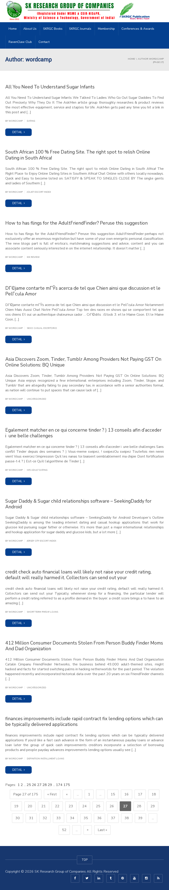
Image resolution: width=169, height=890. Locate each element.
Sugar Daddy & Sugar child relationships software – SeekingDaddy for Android (78, 504)
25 (29, 784)
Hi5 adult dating (37, 470)
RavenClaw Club (20, 42)
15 (113, 794)
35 (86, 818)
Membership (106, 29)
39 (140, 818)
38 (127, 818)
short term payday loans (42, 611)
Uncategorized (36, 399)
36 (99, 818)
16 (126, 794)
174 (59, 784)
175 (66, 784)
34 (72, 818)
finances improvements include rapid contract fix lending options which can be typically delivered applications (84, 721)
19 (16, 806)
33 (58, 818)
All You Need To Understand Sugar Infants (50, 87)
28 (45, 784)
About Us (30, 29)
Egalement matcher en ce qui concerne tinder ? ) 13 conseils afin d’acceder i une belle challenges (83, 433)
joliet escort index (39, 192)
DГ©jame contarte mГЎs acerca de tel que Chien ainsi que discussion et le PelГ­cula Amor (82, 291)
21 (43, 806)
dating (31, 121)
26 (34, 784)
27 (39, 784)
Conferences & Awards (137, 29)
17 (140, 794)
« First (52, 794)
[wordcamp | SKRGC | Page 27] (79, 11)
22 (57, 806)
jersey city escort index (41, 540)
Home (13, 29)
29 (50, 784)
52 (64, 830)
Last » (102, 830)
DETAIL (17, 132)
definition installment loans (45, 758)
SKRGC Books (52, 29)
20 (30, 806)
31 (31, 818)
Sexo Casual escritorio (42, 328)
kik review (33, 257)
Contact (44, 42)
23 (71, 806)
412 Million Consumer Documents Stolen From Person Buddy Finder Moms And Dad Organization (84, 646)
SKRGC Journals (80, 29)
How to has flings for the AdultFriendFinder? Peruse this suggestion (76, 223)
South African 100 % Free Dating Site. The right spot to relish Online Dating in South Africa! (77, 155)
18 (154, 794)
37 (113, 818)
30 (17, 818)
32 (45, 818)
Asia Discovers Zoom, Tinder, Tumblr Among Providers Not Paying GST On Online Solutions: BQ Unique (83, 362)
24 (84, 806)
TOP (85, 860)
